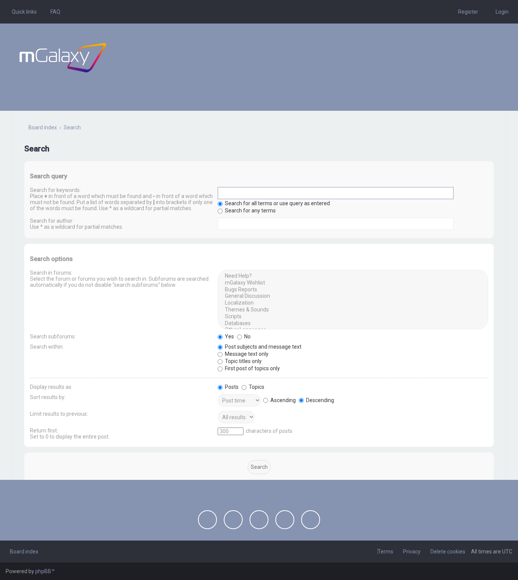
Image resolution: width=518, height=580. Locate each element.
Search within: (47, 347)
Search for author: (52, 221)
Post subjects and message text (262, 347)
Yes (229, 336)
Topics (256, 387)
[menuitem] (53, 12)
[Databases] (353, 323)
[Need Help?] (353, 276)
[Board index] (63, 57)
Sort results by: (48, 397)
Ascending (282, 400)
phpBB (43, 571)
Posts (231, 387)
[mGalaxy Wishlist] (353, 283)
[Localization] (353, 303)
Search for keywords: (55, 190)
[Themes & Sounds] (353, 310)
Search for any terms (250, 210)
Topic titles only (243, 361)
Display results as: (51, 387)
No (247, 336)
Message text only (246, 354)
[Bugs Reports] (353, 289)
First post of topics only (252, 368)
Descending (319, 400)
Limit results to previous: (59, 414)
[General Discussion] (353, 296)
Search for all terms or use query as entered (277, 203)
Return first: (44, 431)
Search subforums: (53, 336)
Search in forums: (51, 273)
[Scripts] (353, 316)
